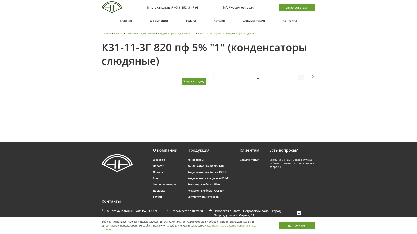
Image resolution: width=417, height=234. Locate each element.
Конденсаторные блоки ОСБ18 (207, 172)
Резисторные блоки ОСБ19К (205, 190)
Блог (156, 178)
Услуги (191, 21)
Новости (158, 166)
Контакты (290, 21)
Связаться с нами (297, 7)
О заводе (159, 160)
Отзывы (158, 172)
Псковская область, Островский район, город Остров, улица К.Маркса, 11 (247, 213)
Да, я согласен (297, 225)
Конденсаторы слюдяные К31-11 (176, 33)
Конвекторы (195, 160)
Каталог (219, 21)
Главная (126, 21)
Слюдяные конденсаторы (140, 33)
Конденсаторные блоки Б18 (205, 166)
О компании (159, 21)
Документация (254, 21)
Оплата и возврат (164, 184)
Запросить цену (193, 81)
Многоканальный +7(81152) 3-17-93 (172, 7)
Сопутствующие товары (203, 197)
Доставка (159, 190)
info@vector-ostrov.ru (238, 7)
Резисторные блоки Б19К (203, 184)
